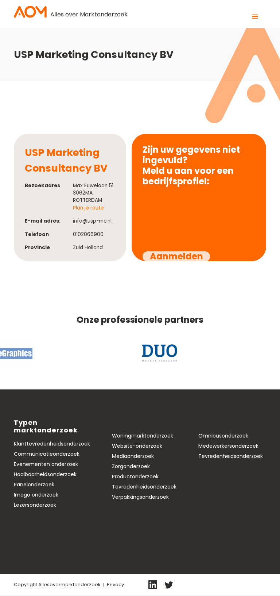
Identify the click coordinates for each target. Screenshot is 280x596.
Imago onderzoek (36, 495)
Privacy (115, 584)
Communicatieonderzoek (46, 454)
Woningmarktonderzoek (142, 436)
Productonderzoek (135, 476)
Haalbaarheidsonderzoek (45, 474)
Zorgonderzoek (131, 466)
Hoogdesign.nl (248, 584)
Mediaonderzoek (133, 456)
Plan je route (88, 207)
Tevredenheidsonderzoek (144, 487)
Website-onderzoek (137, 446)
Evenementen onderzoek (46, 464)
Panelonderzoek (34, 484)
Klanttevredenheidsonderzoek (52, 444)
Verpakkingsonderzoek (140, 497)
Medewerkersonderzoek (228, 446)
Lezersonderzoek (35, 505)
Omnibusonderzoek (223, 436)
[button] (255, 17)
